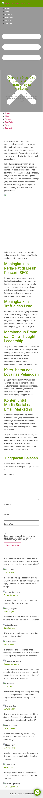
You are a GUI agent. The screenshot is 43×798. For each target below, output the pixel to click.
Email (7, 514)
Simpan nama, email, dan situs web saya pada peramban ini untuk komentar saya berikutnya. (19, 538)
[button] (21, 68)
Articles (8, 20)
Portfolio (9, 17)
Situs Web (8, 524)
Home (7, 8)
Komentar (9, 474)
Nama (7, 505)
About (7, 11)
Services (8, 14)
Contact (8, 23)
